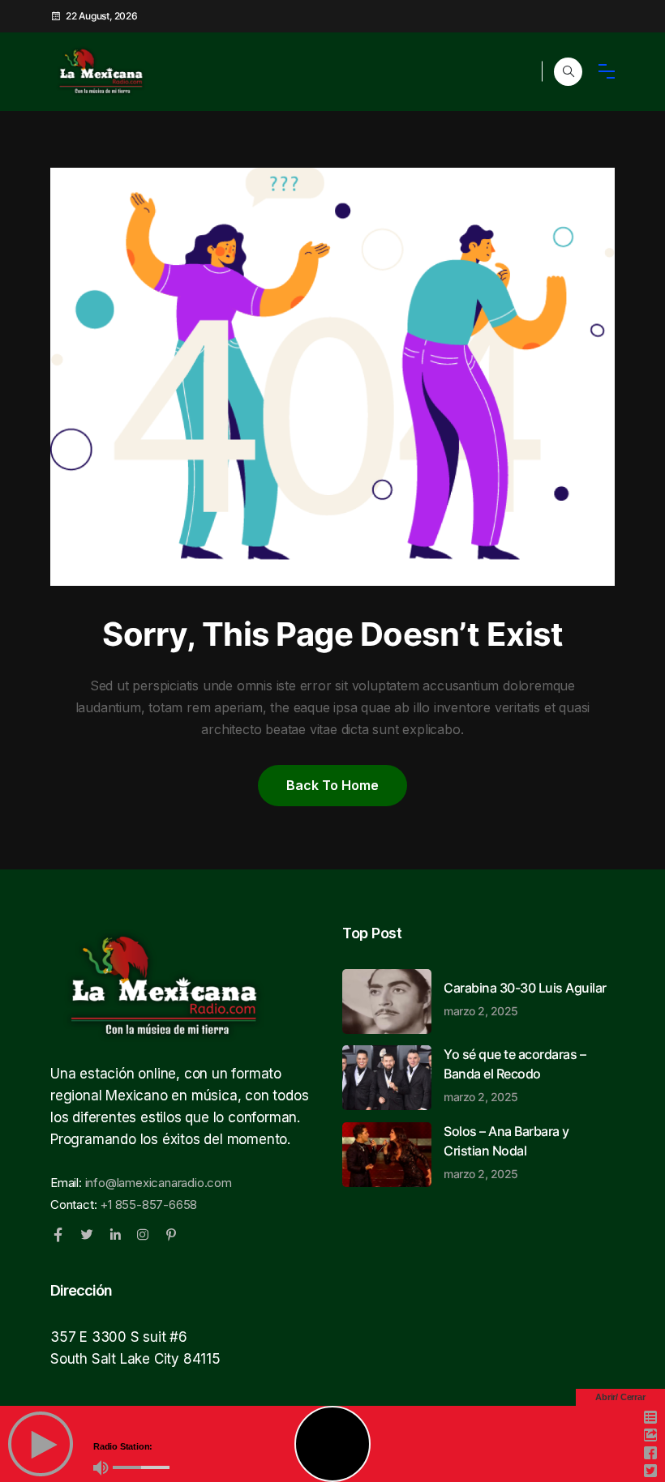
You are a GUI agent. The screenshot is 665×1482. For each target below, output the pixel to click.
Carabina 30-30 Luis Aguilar (525, 998)
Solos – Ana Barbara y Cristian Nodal (506, 1151)
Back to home (332, 785)
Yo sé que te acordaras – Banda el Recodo (515, 1074)
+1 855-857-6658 (148, 1204)
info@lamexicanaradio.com (158, 1183)
